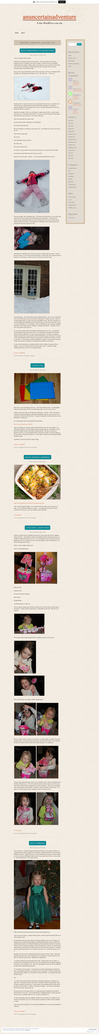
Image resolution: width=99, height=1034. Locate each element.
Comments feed (72, 205)
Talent (69, 55)
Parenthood (20, 355)
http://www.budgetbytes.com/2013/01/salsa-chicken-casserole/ (29, 503)
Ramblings (71, 176)
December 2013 (72, 139)
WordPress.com (72, 207)
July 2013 (70, 153)
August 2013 (71, 150)
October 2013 (71, 145)
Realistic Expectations (73, 63)
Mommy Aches (72, 58)
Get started (61, 1)
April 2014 (71, 128)
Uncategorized (21, 517)
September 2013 (72, 147)
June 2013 (70, 155)
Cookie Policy (27, 1030)
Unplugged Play (21, 447)
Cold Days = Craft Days (37, 527)
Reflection (70, 181)
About (23, 33)
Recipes (70, 179)
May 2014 (70, 126)
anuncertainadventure (49, 16)
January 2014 (71, 137)
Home (16, 33)
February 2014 (72, 134)
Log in (70, 199)
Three (69, 66)
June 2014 (70, 123)
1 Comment (17, 515)
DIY (69, 171)
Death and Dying (77, 105)
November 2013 (72, 142)
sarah (44, 55)
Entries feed (71, 202)
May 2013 (70, 158)
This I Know (71, 61)
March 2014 (71, 131)
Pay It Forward (37, 843)
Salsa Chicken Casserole (37, 457)
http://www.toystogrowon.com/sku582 (23, 424)
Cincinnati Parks (72, 168)
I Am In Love (37, 365)
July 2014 (70, 120)
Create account (72, 197)
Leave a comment (19, 353)
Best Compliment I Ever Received (37, 50)
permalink (32, 355)
